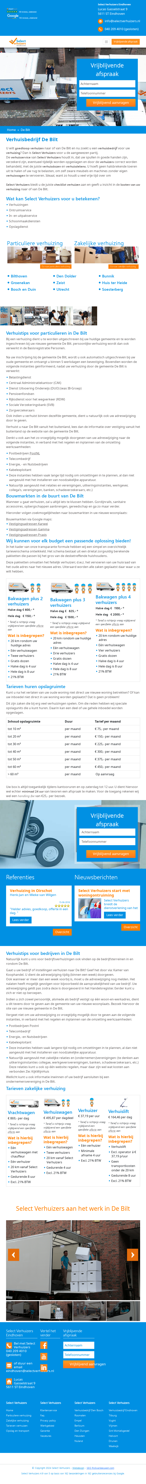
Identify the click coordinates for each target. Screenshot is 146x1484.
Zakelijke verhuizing (17, 1420)
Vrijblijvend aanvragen (111, 102)
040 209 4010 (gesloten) (122, 29)
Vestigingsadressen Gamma (29, 529)
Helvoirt (113, 1436)
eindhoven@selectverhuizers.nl (30, 1371)
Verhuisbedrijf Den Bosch (89, 1410)
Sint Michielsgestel (119, 1431)
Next (135, 1251)
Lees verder (20, 920)
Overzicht (62, 932)
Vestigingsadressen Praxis (28, 535)
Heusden (80, 1436)
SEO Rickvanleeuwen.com (100, 1468)
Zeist (60, 282)
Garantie (45, 1431)
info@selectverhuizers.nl (122, 21)
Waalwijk (114, 1446)
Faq (42, 1415)
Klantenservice (48, 1410)
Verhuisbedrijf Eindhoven (123, 1410)
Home (9, 1410)
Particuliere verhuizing (18, 1415)
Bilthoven (19, 276)
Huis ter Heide (114, 282)
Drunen (113, 1441)
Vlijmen (113, 1426)
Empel (78, 1420)
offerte (40, 625)
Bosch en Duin (23, 289)
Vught (112, 1420)
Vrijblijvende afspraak (126, 41)
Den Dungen (82, 1431)
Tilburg (113, 1415)
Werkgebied (47, 1426)
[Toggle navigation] (106, 42)
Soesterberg (112, 289)
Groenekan (20, 282)
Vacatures (45, 1436)
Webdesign (78, 1468)
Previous (13, 1251)
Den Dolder (66, 276)
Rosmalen (80, 1415)
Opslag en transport (17, 1431)
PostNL (35, 453)
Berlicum (79, 1426)
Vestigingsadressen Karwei (28, 524)
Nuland (79, 1441)
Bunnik (108, 276)
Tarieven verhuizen (17, 1426)
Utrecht (62, 289)
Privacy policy (48, 1420)
